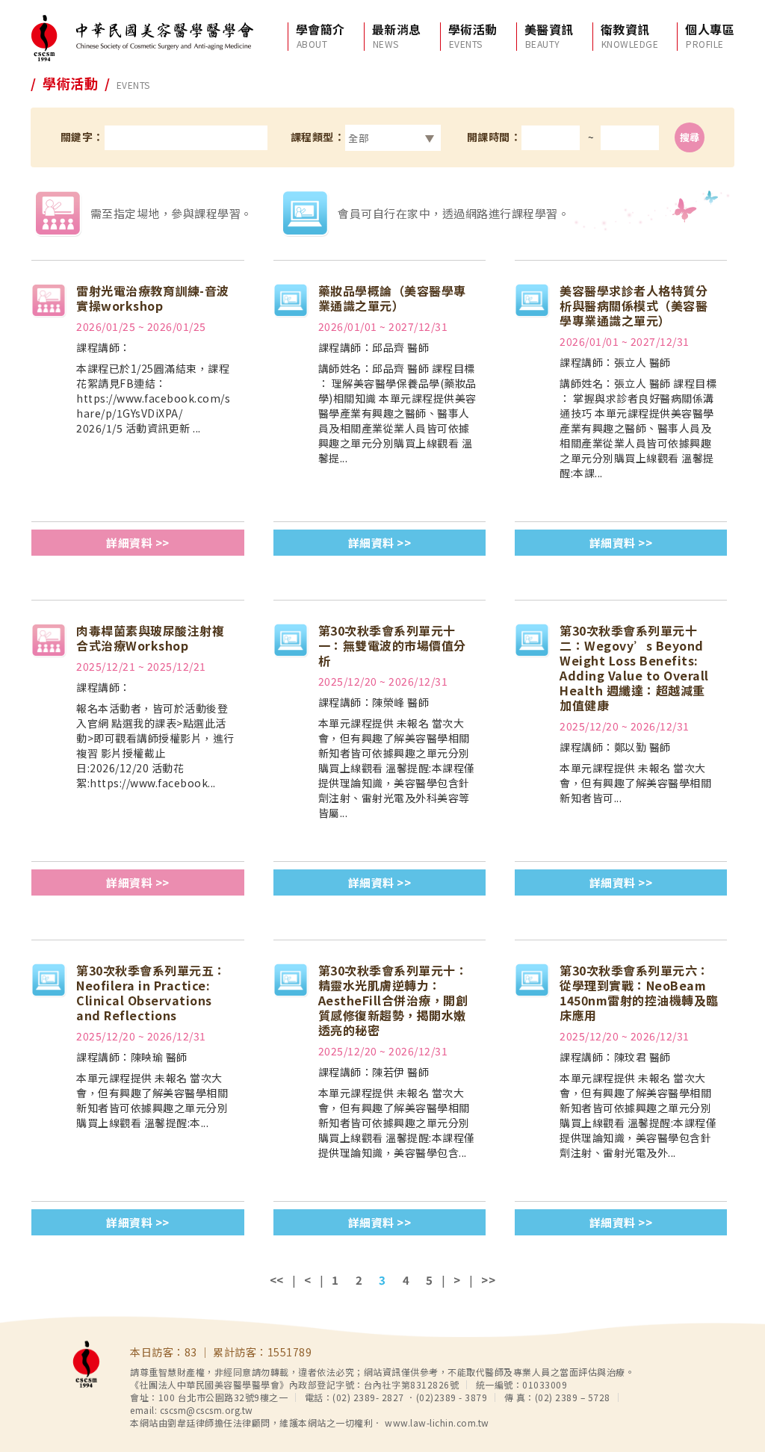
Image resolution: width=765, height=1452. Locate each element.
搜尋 (690, 137)
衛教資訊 (630, 36)
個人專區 (709, 36)
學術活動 (473, 36)
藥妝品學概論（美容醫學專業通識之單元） (392, 298)
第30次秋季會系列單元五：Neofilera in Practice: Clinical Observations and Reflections (151, 992)
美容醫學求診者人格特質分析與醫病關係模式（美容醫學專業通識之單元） (633, 305)
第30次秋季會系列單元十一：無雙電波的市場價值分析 (392, 645)
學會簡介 (320, 36)
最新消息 (396, 36)
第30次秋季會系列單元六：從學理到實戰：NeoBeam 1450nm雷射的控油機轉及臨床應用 (639, 992)
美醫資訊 (549, 36)
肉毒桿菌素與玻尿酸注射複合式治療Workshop (150, 637)
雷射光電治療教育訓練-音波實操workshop (152, 298)
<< (277, 1280)
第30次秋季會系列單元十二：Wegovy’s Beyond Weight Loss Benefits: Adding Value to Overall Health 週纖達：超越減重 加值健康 (634, 667)
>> (488, 1280)
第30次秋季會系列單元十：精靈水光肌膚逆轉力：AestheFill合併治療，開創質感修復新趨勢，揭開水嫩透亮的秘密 (393, 1000)
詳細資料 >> (138, 542)
